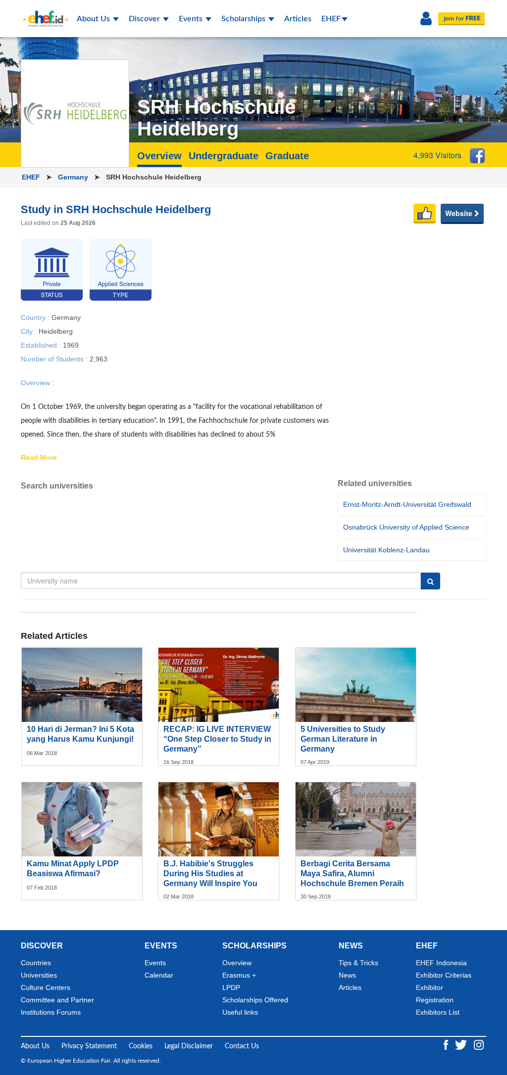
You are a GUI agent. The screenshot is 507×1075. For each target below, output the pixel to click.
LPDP (231, 987)
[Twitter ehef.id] (462, 1044)
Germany (74, 177)
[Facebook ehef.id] (447, 1044)
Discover (145, 19)
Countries (36, 963)
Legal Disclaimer (188, 1046)
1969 (71, 344)
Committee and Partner (57, 1000)
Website (459, 213)
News (347, 975)
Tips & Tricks (358, 963)
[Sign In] (426, 18)
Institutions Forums (51, 1012)
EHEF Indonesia (441, 963)
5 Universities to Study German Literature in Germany (343, 739)
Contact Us (242, 1046)
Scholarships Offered (255, 1000)
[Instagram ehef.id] (478, 1044)
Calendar (159, 975)
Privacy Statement (89, 1046)
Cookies (140, 1046)
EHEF (331, 19)
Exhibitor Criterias (443, 975)
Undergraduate (223, 155)
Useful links (240, 1012)
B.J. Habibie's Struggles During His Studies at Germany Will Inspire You (210, 873)
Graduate (287, 155)
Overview (237, 963)
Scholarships (244, 19)
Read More (39, 458)
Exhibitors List (437, 1012)
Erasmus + (239, 975)
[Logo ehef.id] (42, 12)
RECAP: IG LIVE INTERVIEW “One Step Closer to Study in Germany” (217, 739)
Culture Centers (45, 987)
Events (191, 19)
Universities (39, 975)
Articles (297, 19)
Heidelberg (56, 330)
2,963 (98, 358)
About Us (94, 19)
